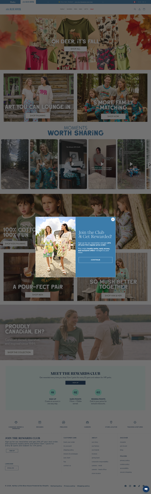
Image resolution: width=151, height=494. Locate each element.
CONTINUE (95, 260)
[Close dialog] (113, 219)
